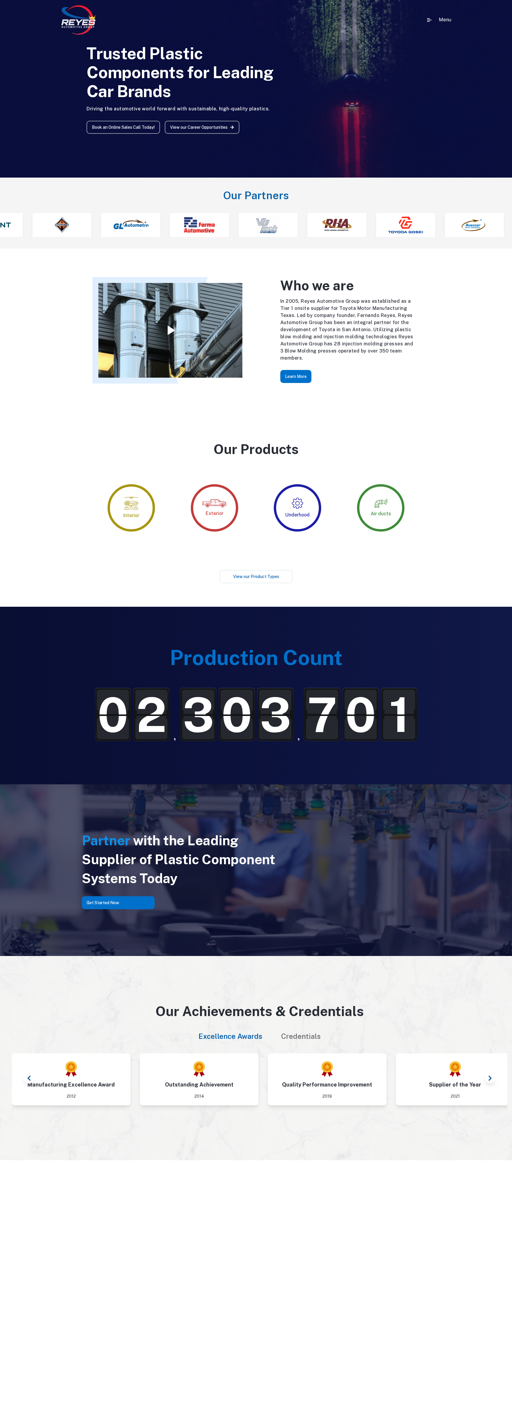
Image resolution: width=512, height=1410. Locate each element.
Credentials (301, 1036)
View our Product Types (256, 576)
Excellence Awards (230, 1036)
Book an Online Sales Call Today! (123, 127)
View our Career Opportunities (199, 127)
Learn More (296, 376)
